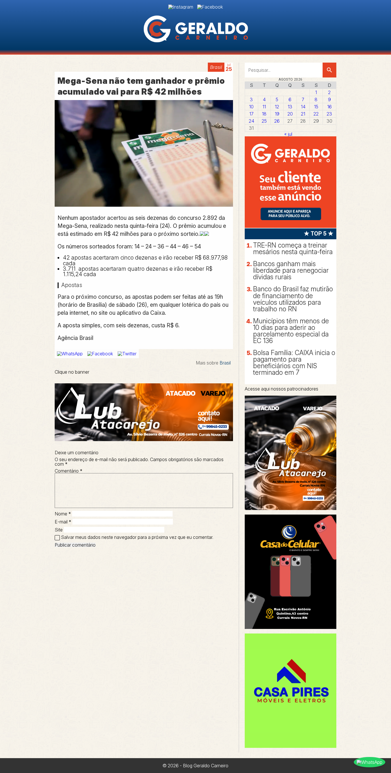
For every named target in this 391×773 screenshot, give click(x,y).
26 (277, 121)
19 (277, 114)
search (329, 70)
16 (329, 106)
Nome (63, 514)
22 (316, 114)
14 (303, 106)
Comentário (68, 471)
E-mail (63, 522)
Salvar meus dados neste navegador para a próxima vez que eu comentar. (137, 537)
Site (59, 530)
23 (329, 114)
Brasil (216, 67)
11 (264, 106)
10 (251, 106)
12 (277, 106)
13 (290, 106)
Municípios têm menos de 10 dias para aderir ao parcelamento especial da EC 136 (291, 331)
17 (251, 114)
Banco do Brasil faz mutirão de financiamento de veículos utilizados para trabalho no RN (293, 299)
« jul (288, 134)
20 (290, 114)
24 (251, 121)
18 (264, 114)
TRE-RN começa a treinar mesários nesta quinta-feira (293, 248)
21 (303, 114)
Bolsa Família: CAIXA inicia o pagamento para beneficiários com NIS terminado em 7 (294, 362)
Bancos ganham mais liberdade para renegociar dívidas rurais (291, 270)
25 (264, 121)
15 (316, 106)
